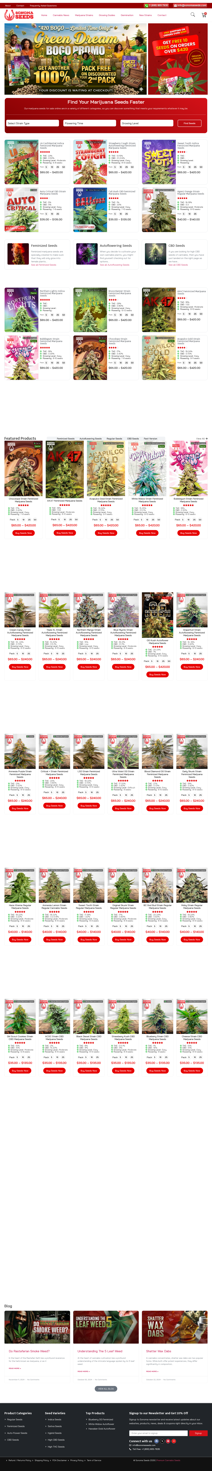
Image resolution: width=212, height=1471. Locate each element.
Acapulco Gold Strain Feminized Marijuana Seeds (106, 500)
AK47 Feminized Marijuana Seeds (64, 500)
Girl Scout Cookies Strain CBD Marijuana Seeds (20, 1038)
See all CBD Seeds (178, 264)
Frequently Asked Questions (43, 5)
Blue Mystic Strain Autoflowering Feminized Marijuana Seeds (123, 632)
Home (44, 15)
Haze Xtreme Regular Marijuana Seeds (20, 906)
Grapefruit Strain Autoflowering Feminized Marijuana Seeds (192, 632)
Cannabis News (61, 15)
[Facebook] (156, 1441)
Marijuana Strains (84, 15)
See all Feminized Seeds (43, 264)
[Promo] (75, 59)
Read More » (15, 1368)
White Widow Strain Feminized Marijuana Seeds (147, 500)
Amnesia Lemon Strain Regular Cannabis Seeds (54, 906)
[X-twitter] (162, 1441)
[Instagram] (174, 1441)
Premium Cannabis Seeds (168, 1460)
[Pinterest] (168, 1441)
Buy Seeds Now (54, 179)
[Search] (192, 14)
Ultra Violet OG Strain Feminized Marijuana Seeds (123, 774)
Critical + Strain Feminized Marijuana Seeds (54, 772)
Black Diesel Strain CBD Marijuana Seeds (88, 1038)
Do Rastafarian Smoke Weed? (29, 1351)
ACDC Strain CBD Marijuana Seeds (54, 1038)
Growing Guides (107, 15)
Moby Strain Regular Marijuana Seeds (191, 906)
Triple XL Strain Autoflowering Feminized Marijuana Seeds (54, 632)
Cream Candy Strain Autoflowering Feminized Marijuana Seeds (20, 632)
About (8, 5)
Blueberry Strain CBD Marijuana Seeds (157, 1038)
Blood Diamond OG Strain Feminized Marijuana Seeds (157, 774)
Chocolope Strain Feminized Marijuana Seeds (23, 500)
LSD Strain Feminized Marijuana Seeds (89, 772)
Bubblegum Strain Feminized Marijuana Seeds (188, 500)
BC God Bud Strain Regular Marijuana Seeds (157, 906)
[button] (189, 123)
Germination (127, 15)
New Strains (145, 15)
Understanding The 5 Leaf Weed (100, 1351)
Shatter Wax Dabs (158, 1351)
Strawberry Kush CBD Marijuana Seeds (123, 1038)
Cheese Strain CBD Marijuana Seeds (192, 1038)
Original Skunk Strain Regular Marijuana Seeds (123, 906)
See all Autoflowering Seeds (114, 264)
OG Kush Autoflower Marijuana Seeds (157, 641)
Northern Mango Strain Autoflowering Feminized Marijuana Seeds (89, 632)
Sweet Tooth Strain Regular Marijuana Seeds (89, 906)
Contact (20, 5)
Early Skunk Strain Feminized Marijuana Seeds (191, 774)
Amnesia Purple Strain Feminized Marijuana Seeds (20, 774)
